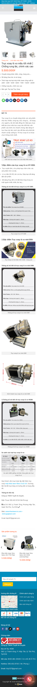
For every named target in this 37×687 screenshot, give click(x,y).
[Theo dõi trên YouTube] (17, 629)
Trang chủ (5, 60)
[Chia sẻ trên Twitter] (11, 100)
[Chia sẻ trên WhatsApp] (3, 100)
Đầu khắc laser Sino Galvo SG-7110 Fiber (8, 554)
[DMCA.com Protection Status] (18, 678)
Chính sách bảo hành (27, 600)
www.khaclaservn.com (13, 511)
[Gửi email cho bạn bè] (14, 100)
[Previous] (5, 32)
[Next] (32, 32)
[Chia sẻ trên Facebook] (7, 100)
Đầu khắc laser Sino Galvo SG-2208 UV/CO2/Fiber (26, 555)
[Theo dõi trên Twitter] (14, 629)
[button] (3, 7)
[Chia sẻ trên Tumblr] (25, 100)
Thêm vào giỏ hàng (20, 94)
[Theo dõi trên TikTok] (10, 629)
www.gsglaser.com (9, 514)
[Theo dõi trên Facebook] (3, 629)
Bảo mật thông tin (25, 604)
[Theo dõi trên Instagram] (6, 629)
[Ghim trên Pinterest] (18, 100)
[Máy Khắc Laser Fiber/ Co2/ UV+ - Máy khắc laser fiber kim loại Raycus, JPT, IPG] (18, 7)
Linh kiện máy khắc (16, 60)
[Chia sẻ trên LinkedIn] (22, 100)
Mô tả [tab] (4, 113)
